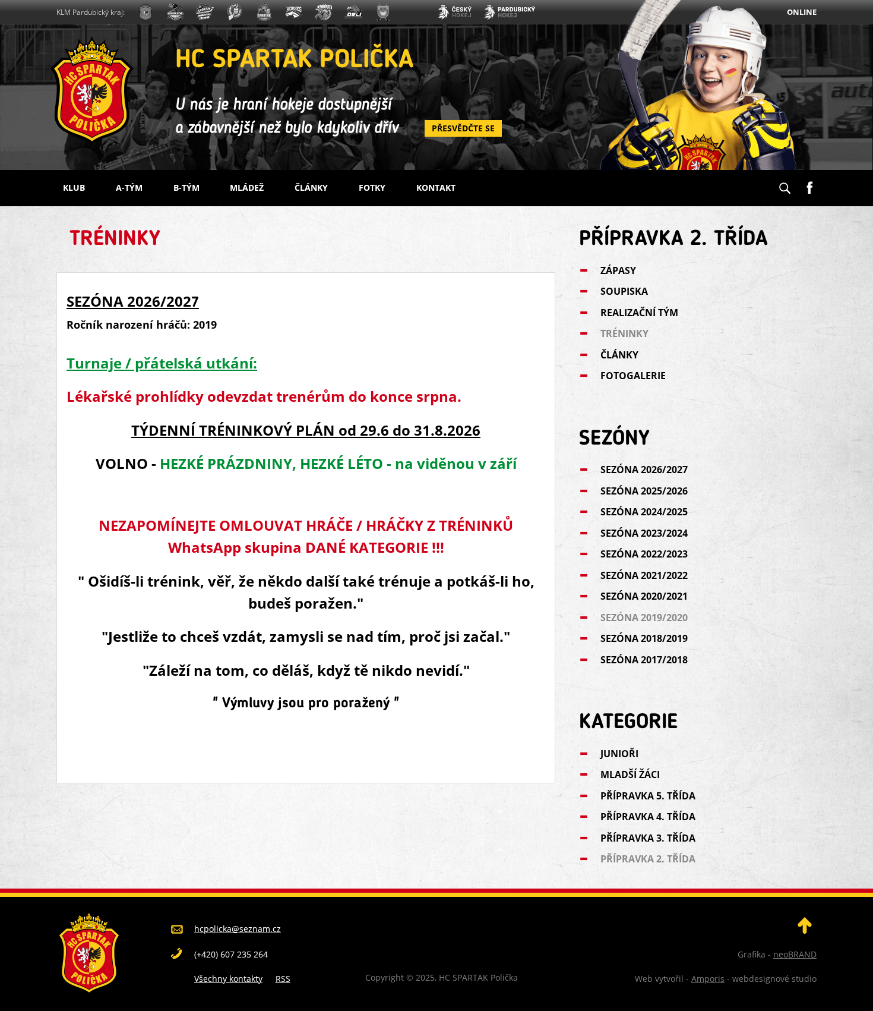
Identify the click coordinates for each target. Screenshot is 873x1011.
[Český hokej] (454, 13)
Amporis (708, 978)
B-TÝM (186, 187)
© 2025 (419, 977)
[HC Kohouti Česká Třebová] (324, 13)
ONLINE (802, 12)
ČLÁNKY (311, 187)
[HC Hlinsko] (294, 13)
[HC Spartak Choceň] (264, 13)
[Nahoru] (805, 930)
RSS (283, 978)
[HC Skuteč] (383, 13)
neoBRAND (795, 954)
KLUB (74, 187)
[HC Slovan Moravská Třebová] (205, 13)
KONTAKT (436, 187)
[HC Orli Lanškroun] (353, 13)
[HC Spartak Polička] (145, 13)
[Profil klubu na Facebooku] (809, 183)
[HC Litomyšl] (234, 13)
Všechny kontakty (228, 978)
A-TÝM (129, 187)
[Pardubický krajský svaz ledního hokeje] (509, 13)
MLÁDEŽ (247, 187)
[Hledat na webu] (784, 184)
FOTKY (372, 187)
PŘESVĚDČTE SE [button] (463, 128)
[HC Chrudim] (175, 13)
